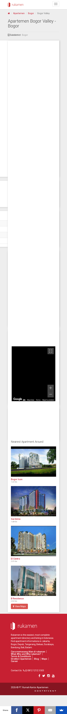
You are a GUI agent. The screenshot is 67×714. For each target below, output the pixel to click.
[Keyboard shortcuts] (24, 400)
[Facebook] (16, 710)
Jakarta (46, 641)
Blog (36, 659)
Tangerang (30, 644)
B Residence (17, 598)
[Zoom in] (51, 388)
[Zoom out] (51, 394)
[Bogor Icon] (33, 461)
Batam (28, 647)
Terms (38, 400)
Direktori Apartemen (21, 659)
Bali (22, 647)
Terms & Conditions (21, 656)
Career (14, 661)
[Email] (50, 710)
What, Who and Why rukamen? (26, 654)
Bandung (15, 647)
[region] (33, 373)
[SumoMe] (61, 710)
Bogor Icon (16, 479)
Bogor (31, 13)
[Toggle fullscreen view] (51, 351)
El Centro (15, 559)
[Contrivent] (45, 690)
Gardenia (15, 519)
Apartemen (19, 13)
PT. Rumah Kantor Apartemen (33, 687)
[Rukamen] (15, 4)
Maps (44, 659)
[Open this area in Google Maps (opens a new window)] (17, 399)
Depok (21, 644)
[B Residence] (33, 581)
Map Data (30, 400)
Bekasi (39, 644)
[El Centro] (33, 541)
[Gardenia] (33, 501)
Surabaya (48, 644)
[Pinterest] (39, 710)
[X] (28, 710)
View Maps (20, 606)
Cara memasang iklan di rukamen (28, 651)
